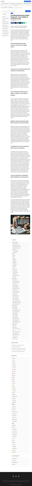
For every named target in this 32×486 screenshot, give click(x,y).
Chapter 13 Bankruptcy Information (17, 321)
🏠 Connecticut (14, 369)
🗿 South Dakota (14, 434)
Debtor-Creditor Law (5, 35)
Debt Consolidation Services (16, 282)
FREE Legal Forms (14, 458)
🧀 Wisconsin (14, 450)
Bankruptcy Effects (5, 30)
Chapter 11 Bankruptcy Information (16, 246)
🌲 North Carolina (14, 419)
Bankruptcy (4, 16)
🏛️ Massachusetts (14, 396)
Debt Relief (14, 255)
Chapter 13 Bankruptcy (6, 23)
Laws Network (13, 20)
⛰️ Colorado (14, 367)
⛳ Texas (13, 438)
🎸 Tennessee (14, 436)
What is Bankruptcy (15, 252)
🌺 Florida (13, 373)
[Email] (26, 23)
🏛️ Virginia (13, 444)
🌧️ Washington (14, 446)
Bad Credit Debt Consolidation (16, 291)
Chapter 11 (25, 105)
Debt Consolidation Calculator (16, 288)
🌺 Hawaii (13, 377)
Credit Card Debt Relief (15, 272)
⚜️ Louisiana (14, 390)
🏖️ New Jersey (14, 413)
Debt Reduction (14, 265)
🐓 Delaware (14, 371)
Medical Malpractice (15, 462)
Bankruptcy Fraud (15, 249)
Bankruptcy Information (15, 242)
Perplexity (18, 23)
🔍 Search (28, 11)
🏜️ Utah (13, 440)
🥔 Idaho (13, 379)
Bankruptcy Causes (5, 28)
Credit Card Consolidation (16, 292)
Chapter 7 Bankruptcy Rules (16, 311)
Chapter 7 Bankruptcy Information (16, 245)
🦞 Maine (13, 392)
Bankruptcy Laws (14, 324)
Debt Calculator (14, 276)
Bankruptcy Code (15, 327)
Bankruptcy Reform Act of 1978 (16, 334)
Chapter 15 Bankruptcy (6, 33)
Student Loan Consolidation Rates (16, 301)
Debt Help (14, 258)
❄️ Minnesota (14, 400)
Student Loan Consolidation (16, 299)
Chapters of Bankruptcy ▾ (5, 3)
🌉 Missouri (13, 404)
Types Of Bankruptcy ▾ (19, 3)
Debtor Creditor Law (15, 337)
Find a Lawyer (14, 460)
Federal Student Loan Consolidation (17, 302)
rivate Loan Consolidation (15, 298)
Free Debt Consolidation (15, 285)
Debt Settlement (14, 262)
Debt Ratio (14, 268)
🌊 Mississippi (14, 402)
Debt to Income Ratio (15, 269)
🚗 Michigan (14, 398)
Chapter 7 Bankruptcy (5, 26)
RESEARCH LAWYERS (27, 1)
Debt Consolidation (14, 278)
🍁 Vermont (13, 442)
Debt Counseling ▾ (12, 3)
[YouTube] (19, 476)
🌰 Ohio (13, 423)
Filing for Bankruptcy (14, 305)
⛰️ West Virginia (14, 448)
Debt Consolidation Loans (16, 295)
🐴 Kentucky (14, 388)
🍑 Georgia (13, 375)
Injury (12, 13)
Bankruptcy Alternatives (6, 18)
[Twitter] (16, 476)
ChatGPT (16, 23)
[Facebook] (13, 476)
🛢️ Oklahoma (14, 425)
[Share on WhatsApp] (24, 23)
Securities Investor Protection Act (16, 331)
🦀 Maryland (14, 394)
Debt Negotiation (15, 259)
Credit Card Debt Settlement (16, 275)
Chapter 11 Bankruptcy (6, 21)
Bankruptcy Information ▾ (26, 3)
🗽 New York (14, 417)
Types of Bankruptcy (14, 307)
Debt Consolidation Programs (16, 281)
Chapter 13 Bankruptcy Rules (16, 318)
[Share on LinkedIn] (22, 23)
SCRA (13, 330)
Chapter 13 (26, 60)
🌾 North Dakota (14, 421)
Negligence (13, 464)
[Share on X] (20, 23)
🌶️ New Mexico (14, 415)
